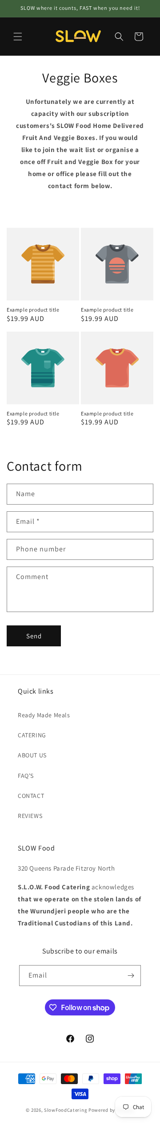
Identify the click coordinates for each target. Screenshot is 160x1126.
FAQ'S (26, 776)
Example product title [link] (33, 309)
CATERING (32, 735)
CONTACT (31, 796)
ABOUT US (32, 755)
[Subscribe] (130, 975)
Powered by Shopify (111, 1110)
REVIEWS (30, 816)
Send (34, 636)
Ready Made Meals (44, 715)
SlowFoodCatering (65, 1110)
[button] (18, 36)
